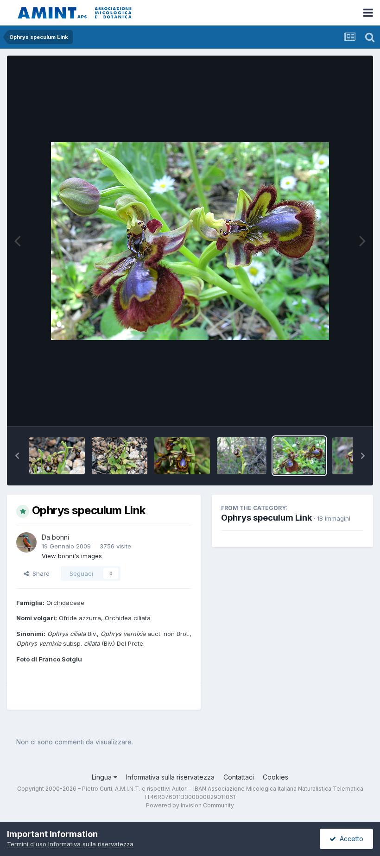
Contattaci (238, 777)
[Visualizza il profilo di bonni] (26, 542)
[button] (17, 456)
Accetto (349, 839)
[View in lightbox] (190, 241)
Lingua (103, 777)
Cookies (275, 777)
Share (39, 573)
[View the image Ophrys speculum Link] (57, 455)
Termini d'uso (26, 844)
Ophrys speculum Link (266, 517)
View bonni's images (72, 556)
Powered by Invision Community (190, 805)
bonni (60, 537)
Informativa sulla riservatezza (170, 777)
